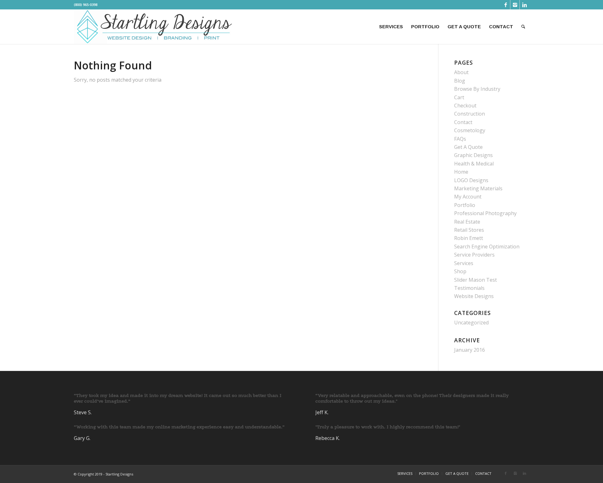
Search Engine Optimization (486, 246)
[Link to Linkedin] (524, 4)
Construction (469, 113)
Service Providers (474, 254)
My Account (467, 196)
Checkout (465, 105)
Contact (463, 122)
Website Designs (474, 296)
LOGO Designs (471, 180)
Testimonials (469, 288)
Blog (459, 80)
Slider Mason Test (475, 279)
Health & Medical (474, 163)
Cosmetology (469, 130)
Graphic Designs (473, 155)
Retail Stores (469, 229)
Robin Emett (468, 238)
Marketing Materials (478, 188)
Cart (459, 97)
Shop (460, 271)
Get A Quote (468, 147)
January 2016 (469, 349)
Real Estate (467, 221)
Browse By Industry (477, 88)
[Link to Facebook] (505, 4)
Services (463, 263)
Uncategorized (471, 322)
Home (461, 171)
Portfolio (464, 205)
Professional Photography (485, 213)
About (461, 72)
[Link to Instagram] (514, 4)
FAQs (460, 138)
